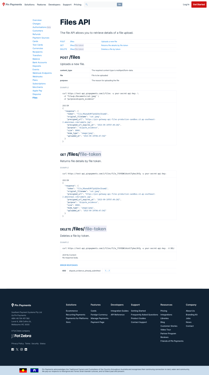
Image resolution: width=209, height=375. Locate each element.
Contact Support (139, 322)
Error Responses (69, 265)
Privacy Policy (17, 343)
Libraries (164, 318)
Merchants (38, 87)
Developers (54, 4)
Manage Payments (99, 318)
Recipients (38, 52)
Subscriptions (39, 83)
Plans (35, 80)
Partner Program (168, 333)
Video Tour (165, 329)
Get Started (199, 4)
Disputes (37, 94)
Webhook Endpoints (42, 73)
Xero (68, 322)
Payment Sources (41, 37)
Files (35, 97)
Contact (190, 326)
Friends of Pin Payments (171, 341)
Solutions (29, 4)
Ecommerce (72, 311)
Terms (27, 343)
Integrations (166, 314)
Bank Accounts (40, 62)
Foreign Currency (99, 314)
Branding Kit (192, 314)
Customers (38, 30)
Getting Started (138, 311)
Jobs (188, 318)
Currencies (38, 48)
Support (67, 4)
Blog (162, 322)
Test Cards (38, 45)
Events (36, 69)
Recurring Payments (75, 314)
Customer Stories (168, 326)
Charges (37, 23)
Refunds (37, 34)
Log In (186, 4)
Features (41, 4)
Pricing (77, 4)
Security (35, 343)
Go (119, 4)
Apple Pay (37, 90)
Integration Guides (120, 311)
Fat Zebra (17, 331)
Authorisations (40, 27)
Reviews (164, 337)
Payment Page (97, 322)
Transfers (37, 55)
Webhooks (38, 76)
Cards (35, 41)
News (188, 322)
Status (42, 343)
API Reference (118, 314)
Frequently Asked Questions (144, 314)
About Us (190, 311)
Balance (36, 59)
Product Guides (138, 318)
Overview (37, 20)
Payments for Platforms (77, 318)
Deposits (37, 66)
